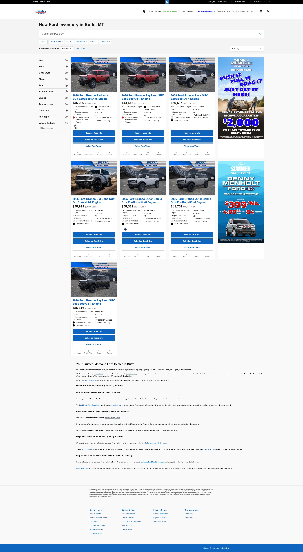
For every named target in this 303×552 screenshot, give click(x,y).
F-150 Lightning (85, 449)
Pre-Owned (94, 522)
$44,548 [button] (134, 103)
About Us (250, 11)
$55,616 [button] (85, 308)
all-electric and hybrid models (156, 443)
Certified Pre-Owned (97, 526)
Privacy (212, 548)
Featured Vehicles (96, 530)
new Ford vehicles (91, 380)
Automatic (81, 41)
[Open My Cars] (260, 11)
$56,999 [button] (85, 206)
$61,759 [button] (183, 206)
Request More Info (93, 133)
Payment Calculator (160, 518)
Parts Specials (127, 526)
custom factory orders (112, 418)
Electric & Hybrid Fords (98, 518)
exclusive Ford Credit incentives (153, 462)
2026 (43, 41)
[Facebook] (167, 2)
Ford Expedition (94, 405)
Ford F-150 (99, 374)
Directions (189, 518)
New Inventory (155, 11)
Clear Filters (79, 48)
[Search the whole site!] (268, 11)
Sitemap (206, 548)
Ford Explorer (131, 374)
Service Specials (128, 518)
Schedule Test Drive (94, 139)
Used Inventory (188, 11)
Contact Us (189, 514)
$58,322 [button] (134, 206)
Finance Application (160, 514)
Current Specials (96, 534)
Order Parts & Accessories (131, 522)
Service (223, 11)
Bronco (65, 48)
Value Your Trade (93, 146)
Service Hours (127, 530)
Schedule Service (128, 514)
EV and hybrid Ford (209, 449)
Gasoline (105, 41)
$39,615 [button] (183, 103)
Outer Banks (56, 41)
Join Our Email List (222, 548)
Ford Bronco (116, 405)
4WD (93, 41)
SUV (69, 41)
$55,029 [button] (85, 103)
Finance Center (238, 11)
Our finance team (82, 468)
